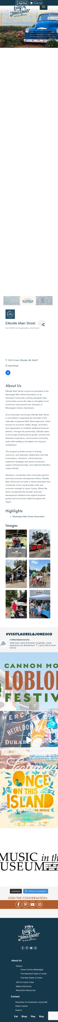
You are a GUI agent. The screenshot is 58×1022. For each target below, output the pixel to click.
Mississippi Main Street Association (28, 516)
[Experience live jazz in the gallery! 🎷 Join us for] (29, 857)
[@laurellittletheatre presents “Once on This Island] (29, 799)
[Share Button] (41, 323)
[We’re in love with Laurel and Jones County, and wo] (29, 740)
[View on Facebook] (7, 374)
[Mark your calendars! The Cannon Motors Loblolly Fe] (29, 681)
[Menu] (43, 6)
